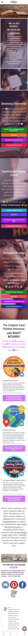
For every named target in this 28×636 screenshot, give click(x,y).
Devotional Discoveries (13, 527)
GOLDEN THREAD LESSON (14, 210)
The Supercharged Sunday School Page (14, 220)
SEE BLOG (14, 135)
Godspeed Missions (9, 522)
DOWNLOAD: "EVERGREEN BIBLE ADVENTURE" (14, 130)
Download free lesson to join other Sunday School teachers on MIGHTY (14, 498)
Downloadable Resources (14, 145)
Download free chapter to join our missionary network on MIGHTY (14, 448)
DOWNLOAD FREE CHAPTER (13, 292)
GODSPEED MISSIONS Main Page (14, 301)
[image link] (13, 2)
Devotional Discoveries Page (14, 140)
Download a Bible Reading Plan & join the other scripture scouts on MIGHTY (14, 398)
